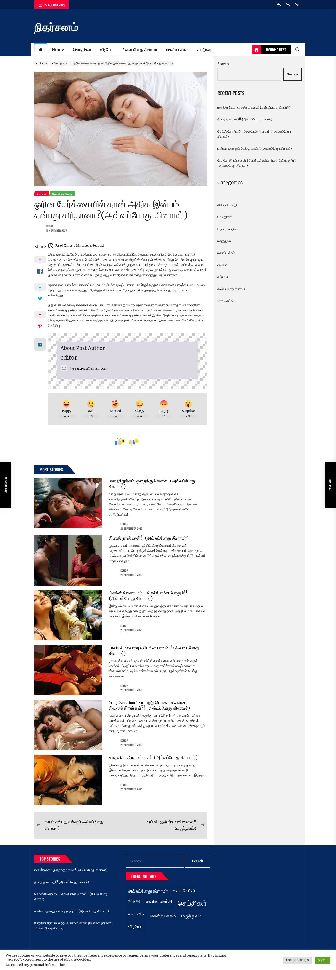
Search (223, 64)
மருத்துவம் (224, 241)
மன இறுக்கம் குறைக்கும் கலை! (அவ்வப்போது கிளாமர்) (152, 483)
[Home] (40, 49)
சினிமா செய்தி (227, 205)
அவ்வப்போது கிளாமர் (139, 49)
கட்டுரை (204, 49)
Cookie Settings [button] (297, 960)
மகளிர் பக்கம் (177, 49)
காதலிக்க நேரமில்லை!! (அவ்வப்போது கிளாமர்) (153, 757)
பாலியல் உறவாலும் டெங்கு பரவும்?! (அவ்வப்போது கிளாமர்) (154, 650)
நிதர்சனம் (56, 27)
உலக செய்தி (225, 301)
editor (49, 226)
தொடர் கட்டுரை (227, 229)
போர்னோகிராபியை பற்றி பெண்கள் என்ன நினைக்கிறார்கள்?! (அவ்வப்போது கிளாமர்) (149, 705)
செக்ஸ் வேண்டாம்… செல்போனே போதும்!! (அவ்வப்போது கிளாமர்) (148, 595)
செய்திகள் (82, 49)
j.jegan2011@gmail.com (88, 368)
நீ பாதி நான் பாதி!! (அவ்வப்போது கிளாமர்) (149, 538)
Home (58, 49)
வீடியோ (106, 49)
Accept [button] (323, 960)
